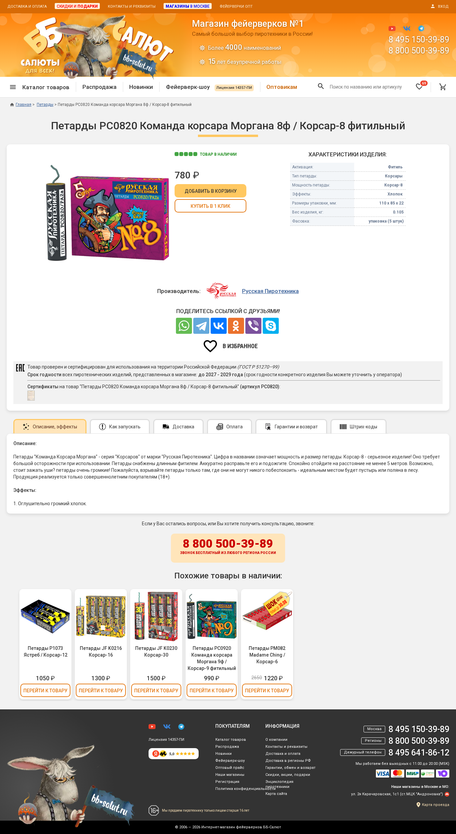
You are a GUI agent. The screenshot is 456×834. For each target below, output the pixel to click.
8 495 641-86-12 (419, 752)
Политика (245, 789)
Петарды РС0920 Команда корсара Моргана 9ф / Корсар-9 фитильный (212, 658)
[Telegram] (201, 326)
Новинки (141, 87)
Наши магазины (229, 775)
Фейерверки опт (236, 6)
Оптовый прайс (229, 768)
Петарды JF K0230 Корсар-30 (156, 652)
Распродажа (99, 87)
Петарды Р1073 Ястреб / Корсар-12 (45, 652)
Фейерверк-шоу (209, 87)
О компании (276, 739)
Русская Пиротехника (270, 291)
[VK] (219, 326)
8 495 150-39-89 (419, 39)
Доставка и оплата (27, 6)
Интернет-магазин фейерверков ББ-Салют (241, 827)
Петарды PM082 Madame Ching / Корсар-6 (267, 655)
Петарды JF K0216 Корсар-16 (101, 652)
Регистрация (227, 782)
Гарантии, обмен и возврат (290, 768)
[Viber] (253, 326)
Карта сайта (276, 794)
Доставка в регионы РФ (288, 760)
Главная (23, 104)
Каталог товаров (230, 739)
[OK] (236, 326)
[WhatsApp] (184, 326)
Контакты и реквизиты (132, 6)
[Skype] (271, 326)
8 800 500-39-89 (419, 50)
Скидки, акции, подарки (287, 775)
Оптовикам (281, 87)
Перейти (45, 690)
